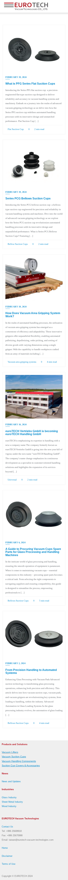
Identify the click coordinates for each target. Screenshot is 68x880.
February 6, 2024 (15, 542)
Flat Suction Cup (15, 129)
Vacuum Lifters (10, 752)
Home (5, 848)
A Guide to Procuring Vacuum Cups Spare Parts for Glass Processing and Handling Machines (33, 552)
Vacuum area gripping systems (21, 362)
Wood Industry (9, 806)
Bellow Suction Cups (17, 244)
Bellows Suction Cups (18, 600)
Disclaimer (7, 856)
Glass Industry (9, 797)
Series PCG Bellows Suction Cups (28, 198)
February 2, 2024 (15, 663)
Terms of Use (8, 864)
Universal (12, 479)
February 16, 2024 (16, 424)
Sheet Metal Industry (12, 802)
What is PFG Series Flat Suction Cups (30, 83)
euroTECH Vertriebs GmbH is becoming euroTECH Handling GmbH (31, 433)
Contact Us (7, 826)
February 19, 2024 (16, 77)
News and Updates (11, 781)
